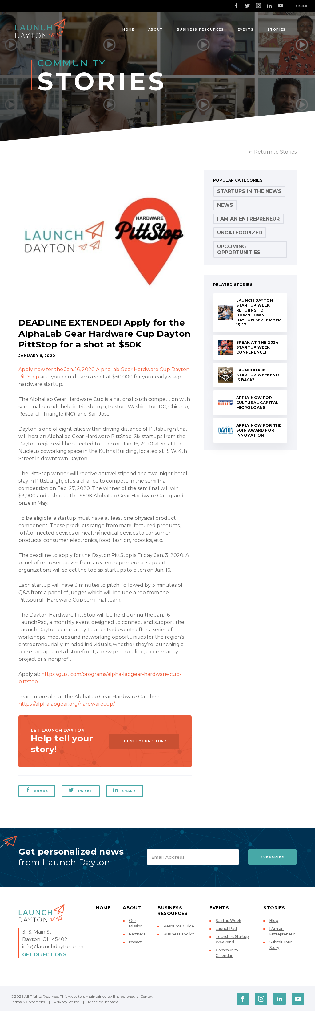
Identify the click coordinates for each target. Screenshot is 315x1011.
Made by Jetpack (103, 1002)
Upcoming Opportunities (238, 249)
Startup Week (228, 920)
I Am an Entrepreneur (248, 219)
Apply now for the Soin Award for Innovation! (259, 430)
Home (128, 30)
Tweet (85, 791)
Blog (273, 920)
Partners (137, 934)
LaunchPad (226, 928)
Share (41, 791)
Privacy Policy (66, 1002)
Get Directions (44, 955)
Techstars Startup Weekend (232, 939)
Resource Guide (179, 926)
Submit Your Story (144, 741)
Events (246, 30)
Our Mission (136, 923)
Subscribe (301, 6)
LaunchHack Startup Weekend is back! (257, 375)
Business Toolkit (179, 934)
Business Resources (200, 30)
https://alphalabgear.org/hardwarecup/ (66, 704)
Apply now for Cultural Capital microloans (257, 402)
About (155, 30)
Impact (135, 942)
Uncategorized (239, 233)
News (225, 205)
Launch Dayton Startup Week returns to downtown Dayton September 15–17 (258, 312)
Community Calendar (227, 953)
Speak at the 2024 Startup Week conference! (257, 347)
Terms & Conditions (28, 1002)
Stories (276, 30)
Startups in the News (249, 191)
